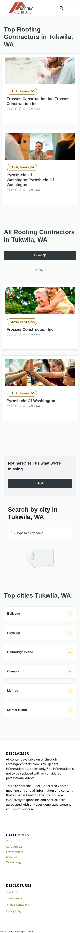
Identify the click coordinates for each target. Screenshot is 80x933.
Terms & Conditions (17, 904)
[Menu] (68, 8)
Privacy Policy (14, 911)
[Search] (59, 8)
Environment (14, 852)
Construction (14, 841)
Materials (12, 857)
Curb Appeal (14, 846)
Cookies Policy (14, 898)
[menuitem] (59, 8)
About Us (11, 892)
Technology (13, 862)
